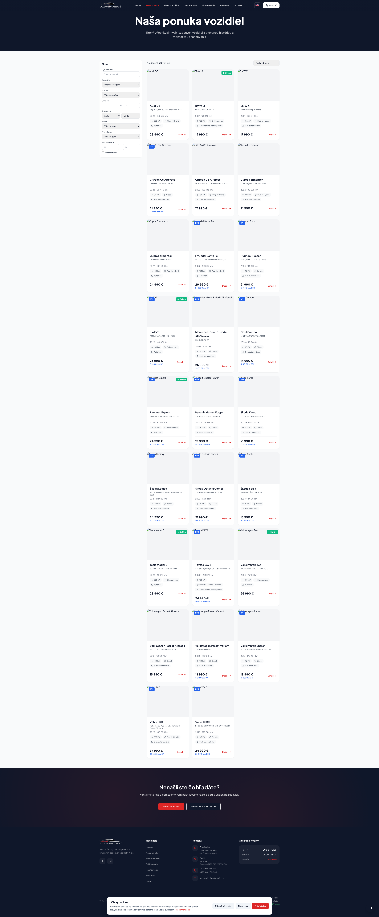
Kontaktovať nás (171, 806)
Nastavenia (243, 906)
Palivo (104, 121)
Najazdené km (108, 142)
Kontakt (238, 5)
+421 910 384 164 (208, 868)
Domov (137, 5)
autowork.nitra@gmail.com (212, 878)
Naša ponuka (152, 5)
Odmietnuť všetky (223, 906)
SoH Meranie (190, 5)
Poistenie (224, 5)
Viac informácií (183, 909)
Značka (105, 90)
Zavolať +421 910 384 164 (203, 806)
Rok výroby (106, 111)
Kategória (106, 80)
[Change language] (257, 5)
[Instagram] (110, 861)
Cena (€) (106, 101)
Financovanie (208, 5)
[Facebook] (102, 861)
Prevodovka (107, 132)
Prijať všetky (260, 906)
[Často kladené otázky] (370, 908)
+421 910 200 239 (208, 872)
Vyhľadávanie (107, 69)
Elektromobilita (171, 5)
